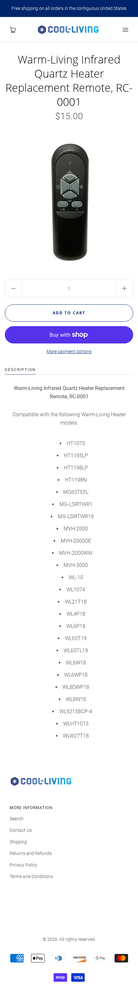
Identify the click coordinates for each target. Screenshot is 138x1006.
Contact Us (21, 830)
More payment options (69, 351)
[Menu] (125, 29)
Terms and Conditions (31, 876)
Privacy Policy (23, 864)
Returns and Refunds (31, 853)
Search (16, 818)
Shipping (18, 841)
